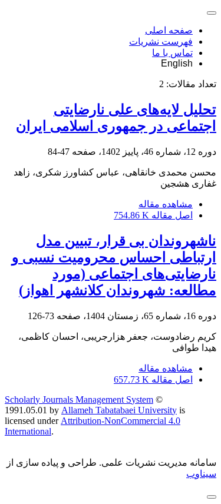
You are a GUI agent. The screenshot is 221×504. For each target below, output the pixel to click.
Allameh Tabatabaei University (119, 410)
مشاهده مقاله (165, 204)
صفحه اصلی (169, 30)
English (177, 63)
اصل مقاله (153, 215)
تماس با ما (172, 53)
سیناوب (201, 474)
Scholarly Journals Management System (79, 399)
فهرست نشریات (161, 42)
